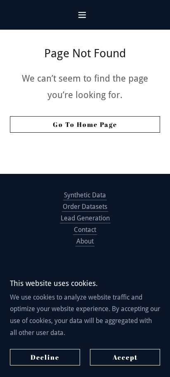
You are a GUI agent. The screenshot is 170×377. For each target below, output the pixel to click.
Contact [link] (85, 230)
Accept (125, 357)
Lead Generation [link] (85, 218)
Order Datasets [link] (85, 207)
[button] (85, 15)
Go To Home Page (85, 124)
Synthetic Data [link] (85, 195)
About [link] (85, 241)
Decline (45, 357)
